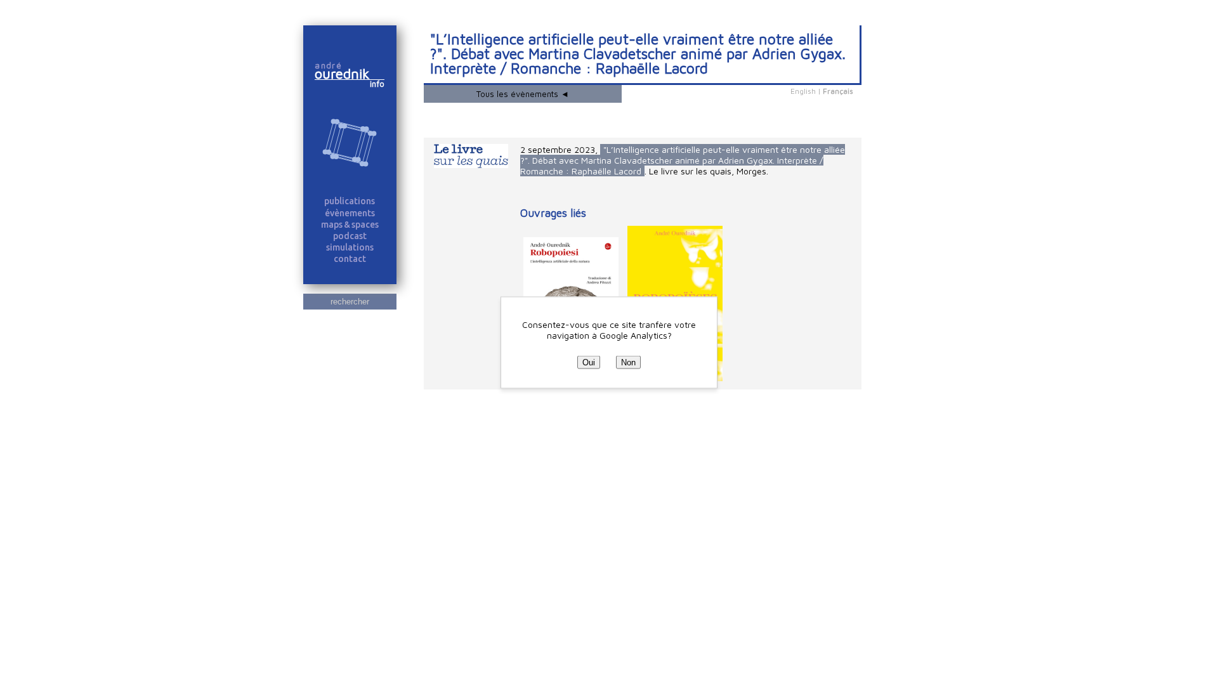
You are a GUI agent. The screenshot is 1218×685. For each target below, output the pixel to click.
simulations (350, 247)
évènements (350, 213)
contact (350, 259)
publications (349, 201)
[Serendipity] (350, 144)
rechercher (350, 301)
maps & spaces (350, 224)
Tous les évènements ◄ (522, 94)
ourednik (348, 73)
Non (628, 362)
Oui (588, 362)
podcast (350, 236)
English (803, 91)
